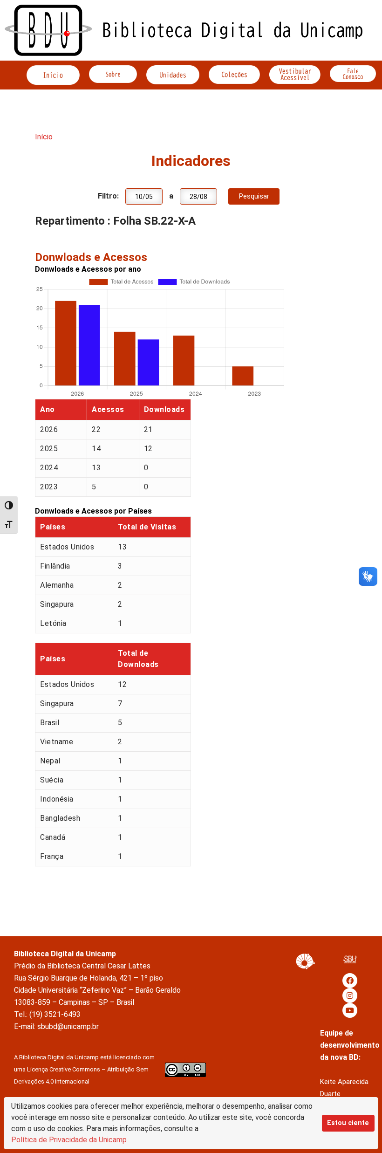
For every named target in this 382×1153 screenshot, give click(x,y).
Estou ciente (348, 1123)
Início (44, 136)
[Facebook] (349, 980)
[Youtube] (349, 1010)
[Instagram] (349, 995)
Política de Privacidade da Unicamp (69, 1139)
